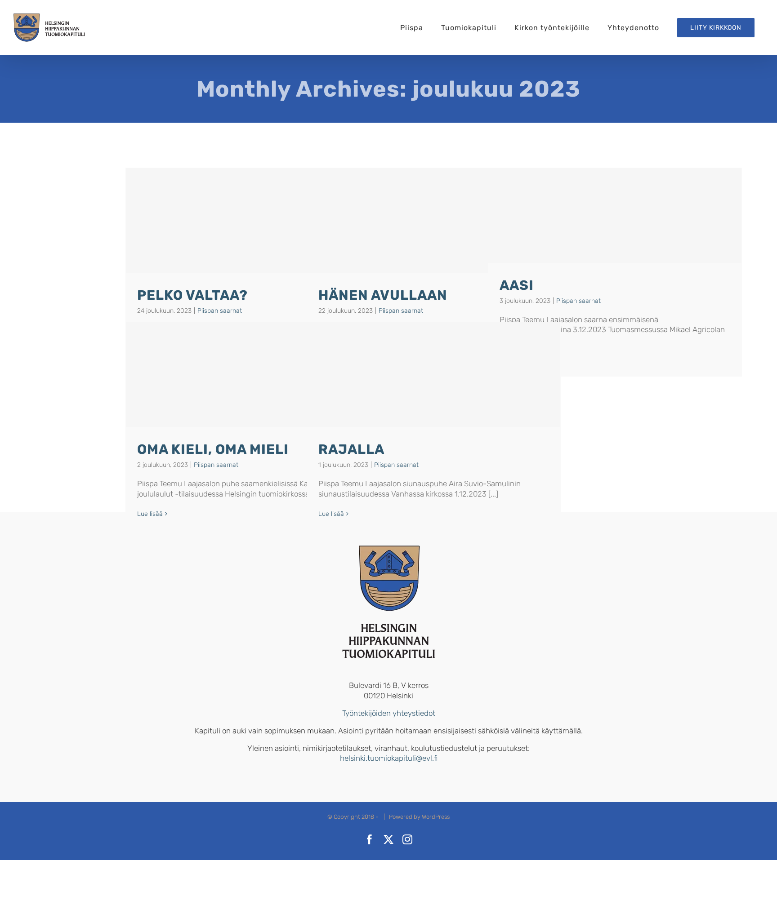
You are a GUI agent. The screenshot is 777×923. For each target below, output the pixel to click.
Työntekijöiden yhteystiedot (388, 713)
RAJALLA (351, 449)
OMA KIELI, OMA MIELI (213, 449)
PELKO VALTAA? (192, 295)
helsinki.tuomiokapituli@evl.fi (389, 758)
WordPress (436, 816)
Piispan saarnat (219, 311)
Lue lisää (150, 514)
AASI (517, 285)
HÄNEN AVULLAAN (382, 295)
